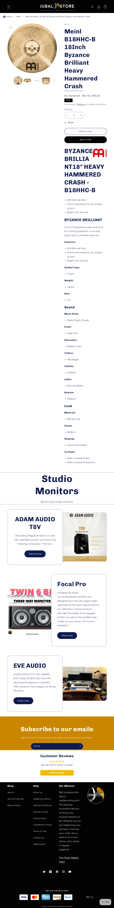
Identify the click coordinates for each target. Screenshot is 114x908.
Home (9, 17)
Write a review (57, 773)
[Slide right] (54, 81)
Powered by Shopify (64, 906)
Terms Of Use (39, 831)
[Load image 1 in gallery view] (18, 80)
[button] (9, 7)
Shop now (67, 635)
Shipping (81, 104)
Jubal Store (52, 906)
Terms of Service (15, 799)
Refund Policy (14, 805)
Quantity (68, 109)
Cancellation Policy (42, 825)
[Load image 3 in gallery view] (36, 80)
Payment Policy (40, 812)
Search (10, 792)
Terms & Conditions (42, 805)
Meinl (18, 17)
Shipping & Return (42, 799)
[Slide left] (10, 81)
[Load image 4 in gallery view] (46, 80)
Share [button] (71, 123)
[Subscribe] (80, 746)
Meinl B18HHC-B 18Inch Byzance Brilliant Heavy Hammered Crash (57, 17)
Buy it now (85, 140)
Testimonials (39, 844)
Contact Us (38, 838)
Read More (35, 554)
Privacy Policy (40, 818)
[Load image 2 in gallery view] (27, 80)
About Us (37, 792)
